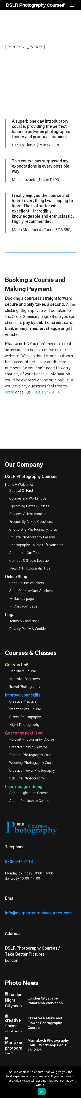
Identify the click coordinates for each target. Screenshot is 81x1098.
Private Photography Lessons (32, 537)
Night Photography (24, 725)
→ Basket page (21, 598)
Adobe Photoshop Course (29, 801)
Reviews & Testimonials (27, 514)
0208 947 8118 (19, 862)
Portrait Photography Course (31, 739)
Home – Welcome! (19, 484)
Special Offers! (21, 490)
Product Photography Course (31, 755)
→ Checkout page (23, 606)
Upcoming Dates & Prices (29, 506)
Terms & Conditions (24, 621)
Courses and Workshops (27, 498)
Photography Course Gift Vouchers (36, 545)
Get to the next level (24, 733)
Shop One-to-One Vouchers (31, 591)
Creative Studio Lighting (28, 747)
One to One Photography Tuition (34, 529)
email (9, 392)
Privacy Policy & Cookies (28, 629)
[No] (75, 1082)
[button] (72, 5)
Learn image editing (23, 787)
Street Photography (25, 717)
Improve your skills (22, 695)
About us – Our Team (25, 553)
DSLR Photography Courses (35, 5)
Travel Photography (24, 687)
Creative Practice (23, 701)
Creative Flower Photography (32, 770)
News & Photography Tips (29, 568)
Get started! (16, 665)
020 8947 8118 (47, 392)
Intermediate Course (25, 709)
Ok (42, 1091)
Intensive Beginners (24, 679)
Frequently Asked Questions (31, 522)
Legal (10, 615)
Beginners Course (22, 671)
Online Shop (16, 577)
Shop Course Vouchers (26, 583)
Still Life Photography (26, 778)
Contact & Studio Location (30, 560)
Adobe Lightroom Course (28, 793)
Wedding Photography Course (32, 763)
